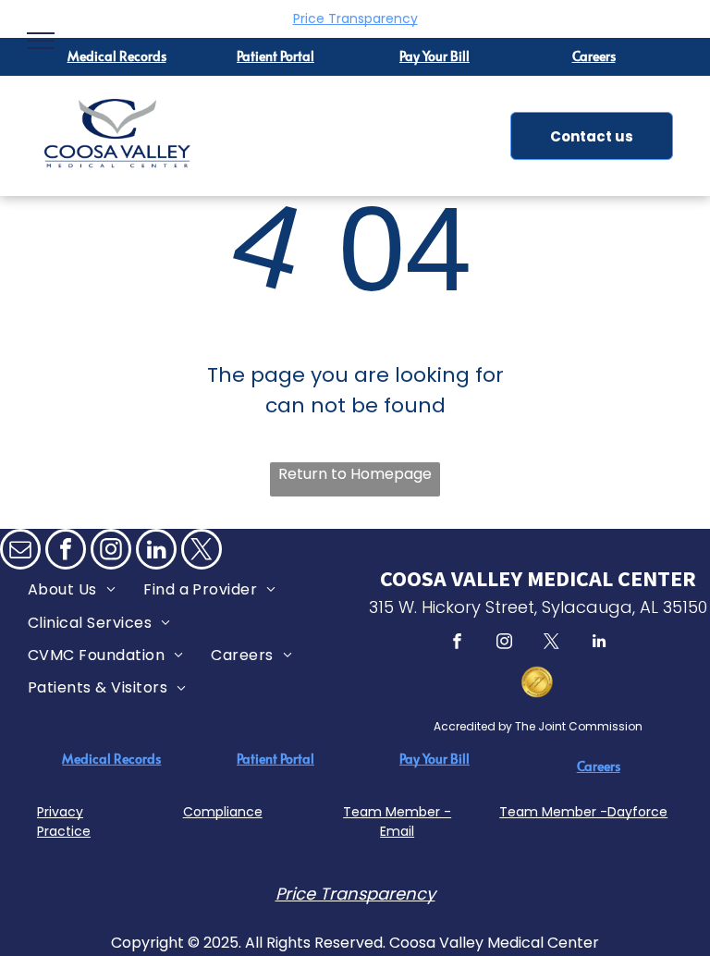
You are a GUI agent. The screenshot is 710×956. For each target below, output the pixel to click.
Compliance (223, 812)
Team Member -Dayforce (583, 812)
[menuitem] (71, 589)
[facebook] (65, 551)
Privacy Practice (64, 821)
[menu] (41, 41)
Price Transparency (355, 18)
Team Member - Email (397, 821)
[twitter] (201, 551)
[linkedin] (156, 551)
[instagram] (111, 551)
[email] (20, 551)
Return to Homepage (355, 473)
